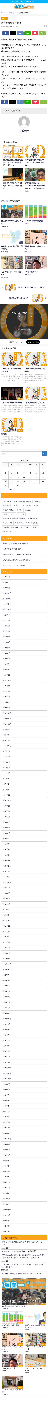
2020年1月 (6, 669)
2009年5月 (6, 1106)
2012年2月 (6, 953)
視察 (20, 510)
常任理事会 (26, 527)
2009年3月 (6, 1117)
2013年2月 (6, 920)
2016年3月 (6, 844)
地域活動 (39, 501)
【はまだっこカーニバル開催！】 (15, 565)
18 (5, 481)
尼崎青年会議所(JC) (11, 527)
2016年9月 (6, 811)
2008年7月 (6, 1160)
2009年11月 (7, 1073)
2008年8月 (6, 1155)
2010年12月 (7, 1013)
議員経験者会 (9, 510)
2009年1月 (6, 1128)
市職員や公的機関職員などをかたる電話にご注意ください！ (22, 1243)
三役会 (28, 510)
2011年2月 (6, 1002)
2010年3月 (6, 1051)
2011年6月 (6, 980)
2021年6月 (6, 620)
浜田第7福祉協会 (33, 523)
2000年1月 (6, 1231)
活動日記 (4, 18)
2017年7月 (6, 757)
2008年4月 (6, 1177)
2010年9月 (6, 1024)
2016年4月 (6, 838)
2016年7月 (6, 822)
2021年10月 (7, 609)
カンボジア (8, 523)
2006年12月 (7, 1210)
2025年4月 (6, 588)
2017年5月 (6, 767)
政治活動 (8, 505)
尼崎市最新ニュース (13, 1238)
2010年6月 (6, 1035)
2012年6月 (6, 948)
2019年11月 (7, 680)
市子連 (22, 514)
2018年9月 (6, 729)
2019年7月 (6, 691)
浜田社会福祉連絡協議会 (23, 501)
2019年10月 (7, 686)
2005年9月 (6, 1226)
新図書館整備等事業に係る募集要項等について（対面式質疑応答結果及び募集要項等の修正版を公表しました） (23, 1256)
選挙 (37, 505)
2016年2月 (6, 849)
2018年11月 (7, 718)
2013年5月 (6, 904)
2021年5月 (6, 626)
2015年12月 (7, 860)
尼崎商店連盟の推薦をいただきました (16, 560)
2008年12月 (7, 1133)
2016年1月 (6, 855)
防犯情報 (8, 531)
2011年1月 (6, 1008)
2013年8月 (6, 893)
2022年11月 (7, 593)
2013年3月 (6, 915)
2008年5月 (6, 1171)
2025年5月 (6, 582)
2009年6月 (6, 1100)
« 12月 (5, 489)
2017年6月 (6, 762)
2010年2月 (6, 1057)
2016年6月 (6, 828)
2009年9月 (6, 1084)
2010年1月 (6, 1062)
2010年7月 (6, 1029)
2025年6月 (6, 577)
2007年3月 (6, 1204)
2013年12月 (7, 882)
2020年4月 (6, 664)
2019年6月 (6, 697)
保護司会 (28, 505)
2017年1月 (6, 789)
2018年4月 (6, 735)
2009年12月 (7, 1068)
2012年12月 (7, 926)
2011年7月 (6, 975)
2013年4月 (6, 909)
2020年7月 (6, 653)
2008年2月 (6, 1188)
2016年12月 (7, 795)
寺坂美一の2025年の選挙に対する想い (17, 554)
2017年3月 (6, 778)
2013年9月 (6, 888)
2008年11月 (7, 1139)
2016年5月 (6, 833)
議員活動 (20, 523)
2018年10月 (7, 724)
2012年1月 (6, 958)
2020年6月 (6, 658)
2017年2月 (6, 784)
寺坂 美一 (24, 130)
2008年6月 (6, 1166)
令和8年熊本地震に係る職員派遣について (17, 1273)
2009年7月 (6, 1095)
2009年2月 (6, 1122)
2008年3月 (6, 1182)
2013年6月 (6, 898)
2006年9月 (6, 1215)
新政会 (18, 505)
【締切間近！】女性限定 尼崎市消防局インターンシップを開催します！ (23, 1266)
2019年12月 (7, 675)
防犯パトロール (10, 514)
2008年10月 (7, 1144)
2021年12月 (7, 598)
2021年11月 (7, 604)
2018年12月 (7, 713)
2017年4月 (6, 773)
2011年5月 (6, 986)
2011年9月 (6, 969)
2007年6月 (6, 1198)
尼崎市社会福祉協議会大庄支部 (15, 518)
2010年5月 (6, 1040)
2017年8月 (6, 751)
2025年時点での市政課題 (12, 549)
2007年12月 (7, 1193)
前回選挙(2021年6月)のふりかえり (15, 543)
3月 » (11, 489)
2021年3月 (6, 637)
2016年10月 (7, 806)
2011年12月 (7, 964)
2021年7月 (6, 615)
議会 (36, 527)
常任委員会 (33, 518)
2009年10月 (7, 1079)
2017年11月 (7, 746)
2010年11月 (7, 1019)
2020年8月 (6, 648)
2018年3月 (6, 740)
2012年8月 (6, 937)
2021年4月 (6, 631)
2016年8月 (6, 817)
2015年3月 (6, 871)
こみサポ (8, 501)
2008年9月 (6, 1149)
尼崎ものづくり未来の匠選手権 (13, 1251)
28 (24, 486)
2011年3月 (6, 997)
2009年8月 (6, 1089)
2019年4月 (6, 707)
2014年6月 (6, 877)
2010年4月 (6, 1046)
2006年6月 (6, 1220)
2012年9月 (6, 931)
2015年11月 (7, 866)
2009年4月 (6, 1111)
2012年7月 (6, 942)
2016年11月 (7, 800)
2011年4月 (6, 991)
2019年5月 (6, 702)
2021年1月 (6, 642)
